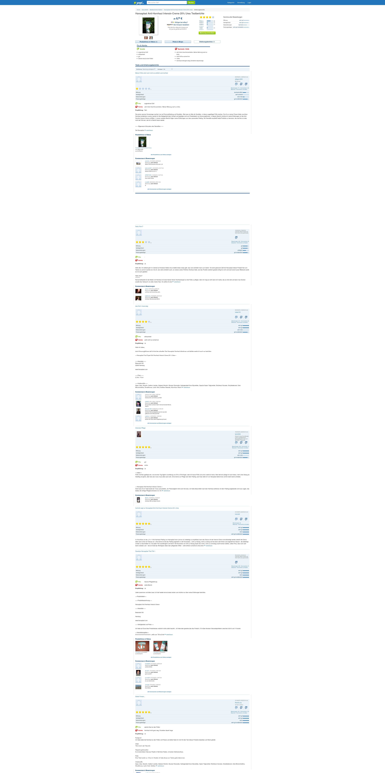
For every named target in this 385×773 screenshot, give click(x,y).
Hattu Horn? (139, 226)
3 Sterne (201, 24)
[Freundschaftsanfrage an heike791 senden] (236, 317)
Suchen (191, 3)
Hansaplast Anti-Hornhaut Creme (143, 148)
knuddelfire (147, 663)
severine (147, 161)
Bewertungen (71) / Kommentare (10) (240, 88)
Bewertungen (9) (237, 523)
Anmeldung (241, 3)
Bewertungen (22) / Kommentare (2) (240, 241)
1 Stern (201, 27)
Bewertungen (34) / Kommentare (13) (240, 711)
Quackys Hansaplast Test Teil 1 (145, 551)
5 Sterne (201, 21)
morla (146, 289)
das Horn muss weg (141, 306)
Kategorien (230, 3)
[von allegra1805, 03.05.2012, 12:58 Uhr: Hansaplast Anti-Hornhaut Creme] (142, 141)
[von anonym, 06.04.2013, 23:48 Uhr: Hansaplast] (142, 646)
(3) (148, 42)
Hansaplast (138, 652)
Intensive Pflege (140, 428)
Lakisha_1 (147, 416)
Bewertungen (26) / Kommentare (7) (240, 566)
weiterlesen (149, 130)
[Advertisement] (192, 208)
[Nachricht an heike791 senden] (241, 317)
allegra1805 (239, 79)
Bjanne (146, 498)
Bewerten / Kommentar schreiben (239, 89)
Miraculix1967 (148, 409)
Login (249, 3)
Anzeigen (160, 69)
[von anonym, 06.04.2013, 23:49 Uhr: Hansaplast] (160, 646)
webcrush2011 (148, 168)
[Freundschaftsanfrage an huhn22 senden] (236, 519)
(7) (207, 42)
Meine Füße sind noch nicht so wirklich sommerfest (151, 73)
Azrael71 (147, 670)
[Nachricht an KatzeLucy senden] (241, 707)
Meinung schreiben (207, 33)
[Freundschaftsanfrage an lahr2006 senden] (236, 442)
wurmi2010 (147, 677)
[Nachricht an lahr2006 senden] (241, 442)
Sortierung (139, 69)
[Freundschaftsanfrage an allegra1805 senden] (236, 84)
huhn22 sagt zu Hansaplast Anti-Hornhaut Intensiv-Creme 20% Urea (157, 508)
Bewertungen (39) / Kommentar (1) (240, 446)
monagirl (147, 684)
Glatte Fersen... (140, 696)
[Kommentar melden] (246, 519)
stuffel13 (147, 401)
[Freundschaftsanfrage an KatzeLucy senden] (236, 707)
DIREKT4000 (148, 175)
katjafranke (147, 296)
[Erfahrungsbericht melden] (246, 84)
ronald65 (147, 182)
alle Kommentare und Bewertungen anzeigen (159, 189)
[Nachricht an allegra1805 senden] (241, 84)
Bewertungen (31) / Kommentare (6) (240, 321)
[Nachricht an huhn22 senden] (241, 519)
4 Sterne (201, 22)
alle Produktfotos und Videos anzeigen (161, 154)
